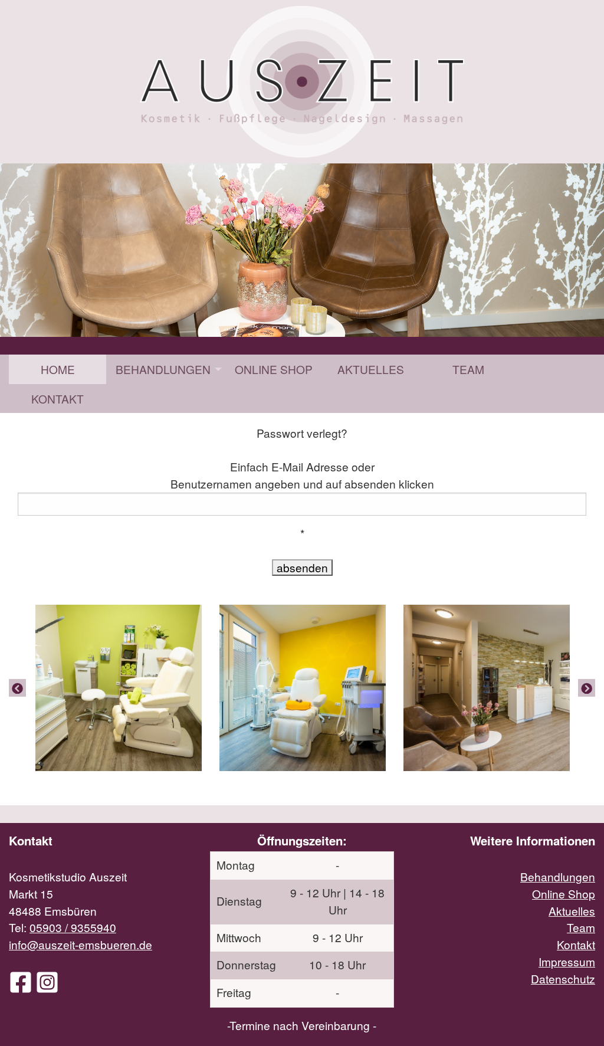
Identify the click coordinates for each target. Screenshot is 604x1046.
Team (468, 369)
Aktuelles (370, 369)
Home (58, 369)
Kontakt (57, 398)
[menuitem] (57, 369)
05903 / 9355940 (72, 927)
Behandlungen (163, 369)
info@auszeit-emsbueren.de (80, 944)
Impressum (567, 961)
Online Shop (274, 369)
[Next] (586, 688)
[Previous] (17, 688)
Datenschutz (563, 978)
